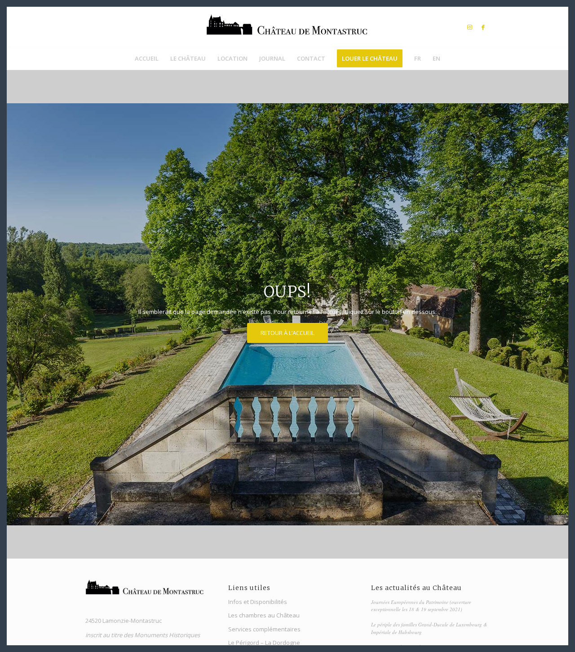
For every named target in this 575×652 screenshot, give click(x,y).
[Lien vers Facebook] (483, 27)
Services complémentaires (264, 629)
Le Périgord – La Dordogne (264, 643)
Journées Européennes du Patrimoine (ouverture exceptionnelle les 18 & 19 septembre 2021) (421, 606)
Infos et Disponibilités (257, 602)
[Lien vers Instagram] (469, 27)
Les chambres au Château (264, 615)
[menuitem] (146, 58)
